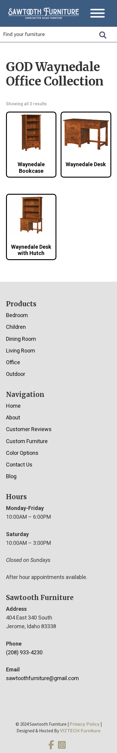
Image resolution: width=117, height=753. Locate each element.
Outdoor (15, 374)
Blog (11, 476)
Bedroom (17, 315)
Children (16, 327)
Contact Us (19, 464)
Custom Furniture (27, 441)
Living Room (20, 350)
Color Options (22, 453)
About (13, 417)
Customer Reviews (29, 429)
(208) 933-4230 (24, 652)
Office (13, 362)
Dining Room (21, 339)
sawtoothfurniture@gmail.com (42, 678)
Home (13, 406)
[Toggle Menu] (97, 13)
